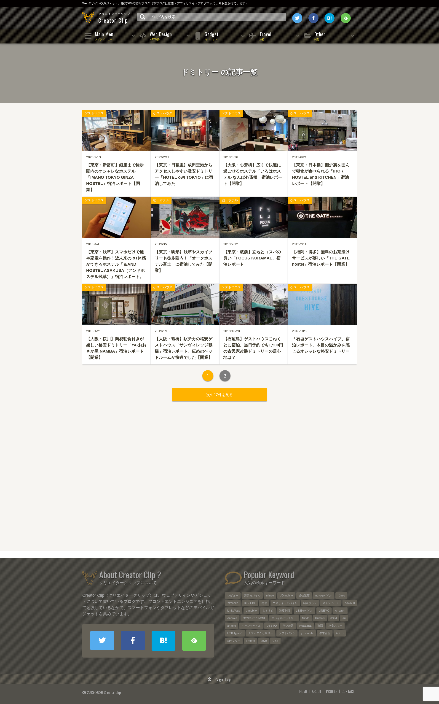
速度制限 (284, 610)
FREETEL (305, 625)
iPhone (250, 640)
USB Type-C (235, 633)
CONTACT (348, 691)
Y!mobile (232, 603)
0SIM (333, 618)
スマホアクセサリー (260, 633)
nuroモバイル (323, 595)
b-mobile (251, 610)
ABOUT (316, 691)
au (344, 618)
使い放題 (288, 625)
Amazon (340, 610)
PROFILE (331, 691)
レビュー (232, 595)
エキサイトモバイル (285, 603)
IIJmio (341, 595)
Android (232, 618)
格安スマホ (335, 625)
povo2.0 (350, 603)
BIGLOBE (250, 603)
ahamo (231, 625)
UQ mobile (286, 595)
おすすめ (267, 610)
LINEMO (324, 610)
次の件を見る (219, 394)
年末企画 (324, 633)
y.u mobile (307, 633)
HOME (303, 691)
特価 (264, 603)
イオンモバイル (251, 625)
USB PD (272, 625)
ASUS (339, 633)
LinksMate (233, 610)
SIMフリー (233, 640)
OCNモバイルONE (254, 618)
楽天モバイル (252, 595)
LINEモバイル (304, 610)
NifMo (305, 618)
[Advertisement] (219, 482)
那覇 (320, 625)
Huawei (320, 618)
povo (264, 640)
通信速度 (304, 595)
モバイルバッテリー (284, 618)
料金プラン (310, 603)
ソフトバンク (287, 633)
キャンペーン (331, 603)
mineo (270, 595)
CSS (275, 640)
